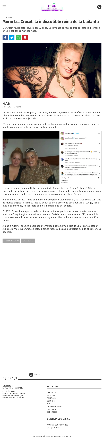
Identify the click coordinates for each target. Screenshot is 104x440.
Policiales (51, 398)
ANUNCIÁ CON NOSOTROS (57, 425)
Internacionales (54, 406)
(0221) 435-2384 (53, 428)
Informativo (52, 393)
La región (51, 409)
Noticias (51, 395)
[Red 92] (52, 7)
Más (48, 404)
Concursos (52, 412)
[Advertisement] (52, 264)
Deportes (51, 401)
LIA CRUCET (28, 240)
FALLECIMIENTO (11, 240)
